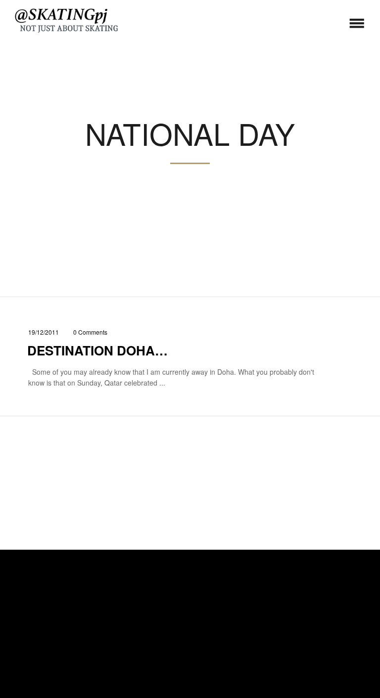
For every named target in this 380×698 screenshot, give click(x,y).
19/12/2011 (43, 332)
